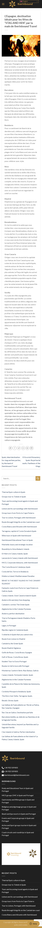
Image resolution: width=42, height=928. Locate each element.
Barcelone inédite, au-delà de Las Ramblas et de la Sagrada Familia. (20, 718)
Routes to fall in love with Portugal (15, 666)
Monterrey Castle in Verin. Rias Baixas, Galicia (20, 670)
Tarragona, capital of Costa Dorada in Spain (19, 531)
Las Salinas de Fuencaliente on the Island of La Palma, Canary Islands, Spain (20, 737)
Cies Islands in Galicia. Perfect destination (18, 732)
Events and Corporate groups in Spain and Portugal (18, 819)
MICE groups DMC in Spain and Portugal (17, 795)
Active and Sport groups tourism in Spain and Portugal (19, 826)
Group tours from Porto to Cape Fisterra (18, 513)
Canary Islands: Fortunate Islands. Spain (17, 675)
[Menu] (3, 4)
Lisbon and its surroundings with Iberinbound (20, 508)
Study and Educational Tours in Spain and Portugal (17, 789)
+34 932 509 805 (11, 767)
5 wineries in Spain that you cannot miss (17, 634)
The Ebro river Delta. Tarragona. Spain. (17, 696)
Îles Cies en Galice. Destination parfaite (17, 712)
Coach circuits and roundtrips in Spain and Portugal (18, 833)
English (25, 1)
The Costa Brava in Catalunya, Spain (16, 567)
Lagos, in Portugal (9, 625)
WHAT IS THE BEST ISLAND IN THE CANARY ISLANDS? (21, 582)
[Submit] (38, 478)
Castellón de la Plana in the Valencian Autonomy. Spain (21, 685)
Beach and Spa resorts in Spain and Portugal (19, 814)
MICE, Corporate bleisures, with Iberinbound (20, 562)
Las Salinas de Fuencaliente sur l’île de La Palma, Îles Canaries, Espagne (20, 706)
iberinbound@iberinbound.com (16, 775)
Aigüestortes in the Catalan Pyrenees (16, 609)
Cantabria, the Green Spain (12, 643)
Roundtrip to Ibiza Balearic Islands (15, 549)
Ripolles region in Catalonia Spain (15, 630)
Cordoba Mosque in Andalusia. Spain (16, 691)
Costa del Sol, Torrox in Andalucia (15, 571)
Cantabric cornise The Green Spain (15, 604)
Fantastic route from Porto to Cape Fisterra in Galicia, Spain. (20, 589)
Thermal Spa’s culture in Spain (13, 492)
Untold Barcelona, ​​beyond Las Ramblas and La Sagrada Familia (20, 725)
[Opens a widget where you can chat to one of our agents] (33, 924)
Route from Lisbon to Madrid (13, 639)
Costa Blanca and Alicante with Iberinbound (19, 526)
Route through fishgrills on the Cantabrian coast (21, 522)
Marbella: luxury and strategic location (17, 544)
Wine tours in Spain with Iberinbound (16, 535)
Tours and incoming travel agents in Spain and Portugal (20, 502)
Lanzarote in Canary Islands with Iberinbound (20, 558)
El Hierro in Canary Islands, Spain (15, 553)
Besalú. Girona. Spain (10, 700)
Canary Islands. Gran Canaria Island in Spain (19, 595)
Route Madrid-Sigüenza (11, 648)
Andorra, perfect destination (13, 613)
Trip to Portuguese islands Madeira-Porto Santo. (18, 619)
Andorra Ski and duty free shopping (16, 600)
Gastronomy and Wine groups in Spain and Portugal (18, 801)
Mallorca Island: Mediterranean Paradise (18, 576)
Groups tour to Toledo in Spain (14, 496)
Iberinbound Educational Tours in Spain (17, 540)
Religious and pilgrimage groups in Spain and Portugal (19, 808)
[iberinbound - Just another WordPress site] (21, 4)
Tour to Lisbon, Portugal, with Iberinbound (18, 517)
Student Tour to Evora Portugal (14, 661)
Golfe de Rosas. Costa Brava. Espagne (17, 652)
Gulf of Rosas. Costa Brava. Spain (15, 657)
